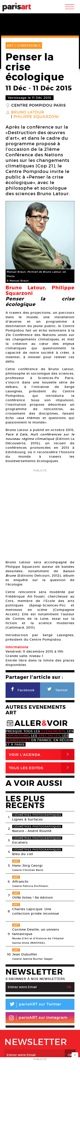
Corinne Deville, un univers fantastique (35, 932)
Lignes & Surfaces (27, 819)
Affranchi (20, 882)
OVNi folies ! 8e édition (32, 898)
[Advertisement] (40, 513)
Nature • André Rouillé (32, 831)
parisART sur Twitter (35, 1005)
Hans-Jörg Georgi (27, 866)
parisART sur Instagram (43, 1017)
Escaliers (20, 842)
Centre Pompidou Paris (38, 105)
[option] (40, 242)
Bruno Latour (27, 112)
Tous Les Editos (40, 767)
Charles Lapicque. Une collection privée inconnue (35, 911)
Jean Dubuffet (24, 954)
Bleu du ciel (22, 854)
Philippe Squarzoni (36, 117)
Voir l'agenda (40, 754)
